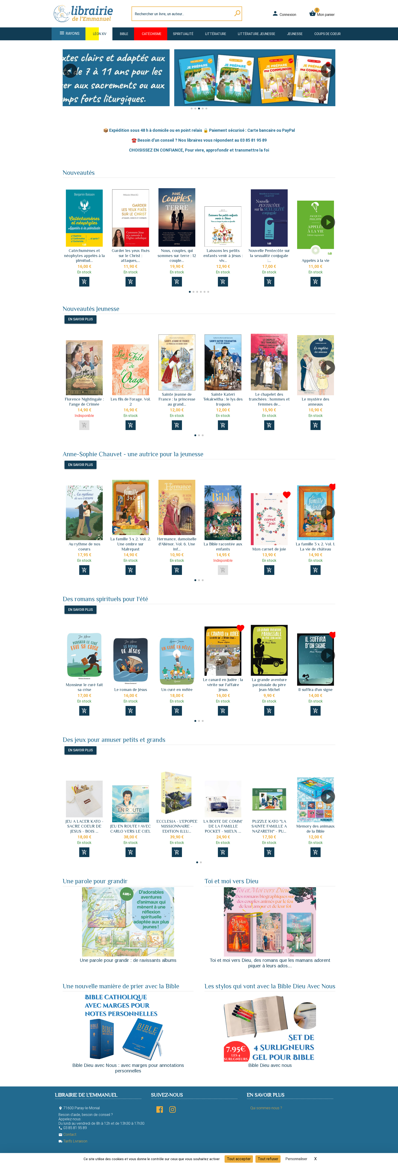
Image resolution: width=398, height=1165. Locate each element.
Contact (67, 1134)
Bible (124, 34)
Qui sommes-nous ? (266, 1108)
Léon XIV (99, 34)
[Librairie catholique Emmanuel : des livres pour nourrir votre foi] (85, 24)
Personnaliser (296, 1159)
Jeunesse (295, 34)
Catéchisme (151, 34)
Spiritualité (183, 34)
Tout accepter (239, 1159)
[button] (68, 84)
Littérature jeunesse (256, 34)
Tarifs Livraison (73, 1141)
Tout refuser (268, 1159)
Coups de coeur (327, 34)
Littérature (215, 34)
